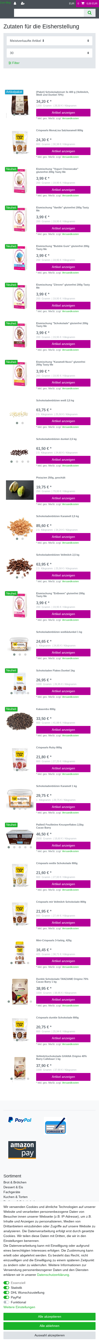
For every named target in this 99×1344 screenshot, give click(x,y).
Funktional (18, 1302)
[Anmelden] (15, 3)
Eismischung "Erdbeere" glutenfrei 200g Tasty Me (60, 594)
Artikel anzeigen (63, 112)
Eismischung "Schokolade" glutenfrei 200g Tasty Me (62, 324)
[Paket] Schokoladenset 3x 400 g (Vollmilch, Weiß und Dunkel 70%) (62, 93)
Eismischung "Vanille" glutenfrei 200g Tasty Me (62, 209)
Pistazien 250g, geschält (50, 477)
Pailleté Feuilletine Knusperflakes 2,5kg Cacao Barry (60, 826)
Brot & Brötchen (14, 1182)
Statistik (16, 1287)
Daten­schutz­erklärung (53, 1275)
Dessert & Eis (13, 1187)
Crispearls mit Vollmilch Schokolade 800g (61, 901)
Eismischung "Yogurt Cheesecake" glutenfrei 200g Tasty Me (57, 170)
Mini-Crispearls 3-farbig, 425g (54, 940)
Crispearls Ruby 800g (49, 747)
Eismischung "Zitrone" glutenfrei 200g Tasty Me (63, 286)
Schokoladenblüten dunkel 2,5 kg (56, 439)
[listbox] (20, 104)
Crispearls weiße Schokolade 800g (57, 863)
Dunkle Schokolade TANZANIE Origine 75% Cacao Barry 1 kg (62, 980)
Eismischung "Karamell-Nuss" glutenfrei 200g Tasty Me (60, 363)
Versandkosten (70, 118)
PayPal (16, 1297)
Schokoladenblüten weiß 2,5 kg (55, 400)
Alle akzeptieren (49, 1316)
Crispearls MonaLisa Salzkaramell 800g (59, 130)
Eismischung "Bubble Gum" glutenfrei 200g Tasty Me (62, 247)
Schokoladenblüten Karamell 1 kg (56, 786)
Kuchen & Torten (15, 1197)
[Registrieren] (23, 3)
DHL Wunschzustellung (27, 1292)
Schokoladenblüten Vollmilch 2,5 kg (57, 554)
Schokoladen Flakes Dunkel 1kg (55, 670)
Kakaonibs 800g (45, 709)
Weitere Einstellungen (19, 1307)
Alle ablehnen (49, 1326)
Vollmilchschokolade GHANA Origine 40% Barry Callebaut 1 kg (61, 1057)
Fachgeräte (11, 1192)
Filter (15, 63)
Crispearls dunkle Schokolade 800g (57, 1017)
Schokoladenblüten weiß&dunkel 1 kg (59, 632)
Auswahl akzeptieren (50, 1335)
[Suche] (90, 13)
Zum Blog (5, 2)
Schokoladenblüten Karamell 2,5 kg (57, 516)
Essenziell (18, 1283)
